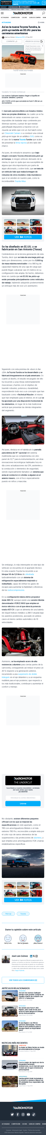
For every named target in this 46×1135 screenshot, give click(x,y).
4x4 (27, 9)
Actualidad (5, 17)
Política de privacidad (34, 1130)
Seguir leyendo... (20, 970)
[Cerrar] (42, 46)
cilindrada (29, 574)
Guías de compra (35, 17)
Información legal (17, 1130)
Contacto (8, 1130)
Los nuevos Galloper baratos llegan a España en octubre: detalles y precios (21, 96)
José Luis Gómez (10, 37)
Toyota (22, 139)
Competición (15, 17)
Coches (24, 17)
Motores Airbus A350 (17, 9)
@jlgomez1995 (20, 37)
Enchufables (23, 1076)
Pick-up (8, 914)
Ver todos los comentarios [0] (23, 980)
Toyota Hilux (20, 181)
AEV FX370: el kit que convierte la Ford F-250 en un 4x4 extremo (22, 102)
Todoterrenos (5, 9)
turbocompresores (16, 590)
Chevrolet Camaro (13, 133)
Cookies (25, 1130)
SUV (32, 9)
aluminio (37, 837)
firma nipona (21, 142)
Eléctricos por (13, 7)
